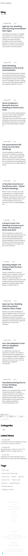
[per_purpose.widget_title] (2, 553)
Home (2, 14)
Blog (15, 23)
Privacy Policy (14, 542)
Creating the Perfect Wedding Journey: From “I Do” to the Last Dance (14, 443)
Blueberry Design (18, 551)
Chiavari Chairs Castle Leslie (9, 473)
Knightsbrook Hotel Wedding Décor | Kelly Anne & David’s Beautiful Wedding (14, 457)
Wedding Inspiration (7, 486)
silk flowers (4, 483)
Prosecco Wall (16, 480)
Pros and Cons (5, 480)
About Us (14, 514)
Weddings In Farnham (7, 489)
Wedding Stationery (14, 507)
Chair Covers (5, 470)
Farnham (13, 477)
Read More (8, 51)
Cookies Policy (14, 544)
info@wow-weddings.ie (14, 535)
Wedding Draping (14, 483)
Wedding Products (14, 502)
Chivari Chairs (5, 477)
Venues (14, 505)
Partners (14, 512)
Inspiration (21, 477)
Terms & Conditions (14, 546)
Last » (21, 416)
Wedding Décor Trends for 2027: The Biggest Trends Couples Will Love (13, 450)
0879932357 (14, 531)
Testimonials (14, 516)
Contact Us (14, 521)
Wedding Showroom (14, 509)
